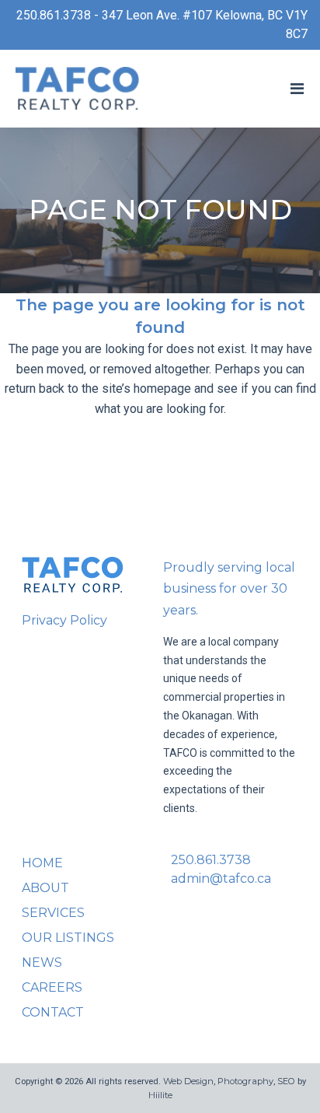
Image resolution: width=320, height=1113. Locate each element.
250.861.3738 (211, 859)
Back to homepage (160, 473)
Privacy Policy (64, 620)
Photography (245, 1081)
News (42, 962)
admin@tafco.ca (221, 878)
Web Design (188, 1081)
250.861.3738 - (59, 15)
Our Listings (68, 937)
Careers (52, 987)
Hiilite (160, 1095)
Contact (53, 1012)
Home (42, 863)
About (45, 887)
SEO (286, 1081)
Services (53, 912)
